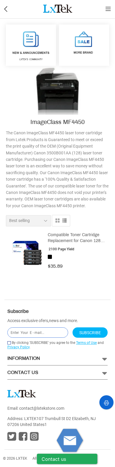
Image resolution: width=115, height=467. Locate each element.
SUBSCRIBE (90, 332)
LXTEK (21, 458)
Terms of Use (86, 343)
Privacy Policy (18, 347)
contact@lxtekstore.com (41, 408)
